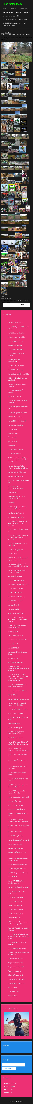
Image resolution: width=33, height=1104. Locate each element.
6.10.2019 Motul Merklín (15, 713)
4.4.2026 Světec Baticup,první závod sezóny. (17, 379)
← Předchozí (5, 295)
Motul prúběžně (13, 554)
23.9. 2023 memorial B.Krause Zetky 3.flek (17, 545)
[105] (11, 183)
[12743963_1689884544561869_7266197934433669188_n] (23, 251)
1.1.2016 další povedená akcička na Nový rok (18, 953)
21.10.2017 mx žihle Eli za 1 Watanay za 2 (16, 892)
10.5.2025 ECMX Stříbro (15, 425)
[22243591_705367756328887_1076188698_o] (18, 159)
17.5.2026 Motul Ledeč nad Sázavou (16, 354)
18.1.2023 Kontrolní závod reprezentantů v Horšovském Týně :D (17, 619)
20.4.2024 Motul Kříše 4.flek (17, 472)
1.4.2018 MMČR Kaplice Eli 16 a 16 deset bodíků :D (18, 859)
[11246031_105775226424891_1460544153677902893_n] (25, 258)
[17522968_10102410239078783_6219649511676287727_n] (23, 124)
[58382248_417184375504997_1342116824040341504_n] (15, 96)
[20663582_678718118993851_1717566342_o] (11, 169)
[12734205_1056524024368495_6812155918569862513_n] (18, 258)
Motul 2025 (11, 446)
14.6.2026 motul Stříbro (15, 341)
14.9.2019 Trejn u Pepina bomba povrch (18, 718)
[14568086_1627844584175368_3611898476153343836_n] (17, 190)
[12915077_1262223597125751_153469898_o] (11, 238)
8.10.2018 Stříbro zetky (15, 805)
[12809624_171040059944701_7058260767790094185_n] (18, 244)
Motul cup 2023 (13, 632)
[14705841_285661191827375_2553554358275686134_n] (11, 190)
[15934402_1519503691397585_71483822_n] (24, 176)
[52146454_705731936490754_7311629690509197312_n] (17, 117)
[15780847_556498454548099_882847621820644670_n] (4, 183)
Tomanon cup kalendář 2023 (17, 640)
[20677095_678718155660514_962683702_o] (25, 165)
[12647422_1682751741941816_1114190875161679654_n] (11, 265)
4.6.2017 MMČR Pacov (15, 905)
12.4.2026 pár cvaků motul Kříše (18, 374)
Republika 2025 (13, 433)
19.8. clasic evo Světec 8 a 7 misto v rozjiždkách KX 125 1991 (18, 565)
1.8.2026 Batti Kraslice (15, 323)
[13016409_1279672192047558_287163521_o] (17, 219)
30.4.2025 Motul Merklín (15, 450)
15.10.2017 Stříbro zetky (15, 897)
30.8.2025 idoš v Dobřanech (17, 421)
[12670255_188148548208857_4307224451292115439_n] (17, 265)
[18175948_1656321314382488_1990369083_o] (25, 169)
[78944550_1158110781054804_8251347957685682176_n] (24, 75)
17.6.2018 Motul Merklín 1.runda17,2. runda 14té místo (18, 821)
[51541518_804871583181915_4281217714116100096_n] (4, 124)
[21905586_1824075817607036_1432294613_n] (25, 159)
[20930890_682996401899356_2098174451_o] (11, 165)
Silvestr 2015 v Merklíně (15, 959)
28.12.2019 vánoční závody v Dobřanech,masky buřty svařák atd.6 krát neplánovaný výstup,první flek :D (18, 678)
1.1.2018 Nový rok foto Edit (16, 869)
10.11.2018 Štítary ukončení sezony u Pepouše (17, 792)
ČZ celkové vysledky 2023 (16, 517)
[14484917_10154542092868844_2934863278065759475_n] (4, 204)
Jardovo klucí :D (13, 644)
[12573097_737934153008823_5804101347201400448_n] (3, 272)
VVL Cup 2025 (12, 429)
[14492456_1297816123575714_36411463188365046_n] (11, 124)
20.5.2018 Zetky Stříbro (15, 836)
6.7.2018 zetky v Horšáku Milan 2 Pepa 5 (18, 814)
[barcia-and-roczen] (18, 286)
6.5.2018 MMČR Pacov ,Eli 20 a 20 (17, 853)
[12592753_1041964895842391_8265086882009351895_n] (23, 265)
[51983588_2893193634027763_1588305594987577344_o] (25, 272)
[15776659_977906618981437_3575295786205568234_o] (18, 183)
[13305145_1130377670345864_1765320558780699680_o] (22, 212)
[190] (10, 212)
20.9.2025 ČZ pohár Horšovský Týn (18, 408)
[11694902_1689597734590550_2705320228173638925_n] (4, 251)
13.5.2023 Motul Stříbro (15, 589)
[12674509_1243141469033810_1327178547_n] (11, 244)
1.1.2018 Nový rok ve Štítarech (18, 873)
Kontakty (27, 12)
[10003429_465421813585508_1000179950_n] (24, 131)
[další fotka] (29, 52)
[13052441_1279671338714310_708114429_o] (4, 219)
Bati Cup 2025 (12, 441)
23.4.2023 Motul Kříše (15, 601)
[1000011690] (4, 293)
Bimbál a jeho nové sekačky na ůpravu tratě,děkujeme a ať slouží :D (18, 460)
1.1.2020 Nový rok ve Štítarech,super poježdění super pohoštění (18, 668)
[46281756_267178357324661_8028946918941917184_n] (4, 145)
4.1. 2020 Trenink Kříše (15, 662)
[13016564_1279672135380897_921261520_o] (11, 219)
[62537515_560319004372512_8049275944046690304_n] (26, 89)
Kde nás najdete (8, 12)
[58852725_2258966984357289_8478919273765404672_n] (10, 96)
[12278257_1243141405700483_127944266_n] (25, 238)
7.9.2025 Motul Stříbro (15, 417)
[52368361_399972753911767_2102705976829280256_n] (4, 117)
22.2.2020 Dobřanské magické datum (17, 653)
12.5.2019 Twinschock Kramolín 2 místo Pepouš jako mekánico (18, 743)
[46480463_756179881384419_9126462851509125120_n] (4, 138)
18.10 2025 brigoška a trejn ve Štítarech (17, 402)
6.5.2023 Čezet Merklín (15, 593)
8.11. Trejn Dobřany (14, 396)
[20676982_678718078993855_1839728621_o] (4, 169)
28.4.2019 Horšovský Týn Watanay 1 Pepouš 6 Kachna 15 (18, 749)
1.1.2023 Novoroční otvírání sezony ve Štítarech (17, 626)
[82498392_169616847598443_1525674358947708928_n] (11, 75)
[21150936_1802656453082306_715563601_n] (4, 165)
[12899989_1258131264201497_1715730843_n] (24, 231)
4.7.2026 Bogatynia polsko (16, 337)
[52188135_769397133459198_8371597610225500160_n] (18, 110)
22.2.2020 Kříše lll (13, 648)
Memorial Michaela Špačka (16, 613)
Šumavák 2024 (12, 493)
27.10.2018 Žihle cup (14, 801)
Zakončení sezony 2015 (15, 975)
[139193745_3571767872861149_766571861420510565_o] (23, 279)
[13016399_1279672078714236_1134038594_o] (23, 219)
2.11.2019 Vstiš (13, 695)
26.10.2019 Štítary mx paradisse (18, 699)
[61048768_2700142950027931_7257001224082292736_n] (4, 96)
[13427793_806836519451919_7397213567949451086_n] (15, 212)
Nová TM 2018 (12, 877)
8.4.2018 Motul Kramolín (16, 848)
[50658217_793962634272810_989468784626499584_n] (17, 124)
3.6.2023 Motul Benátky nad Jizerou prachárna (17, 571)
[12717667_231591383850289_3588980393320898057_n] (18, 238)
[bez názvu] (11, 251)
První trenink (12, 996)
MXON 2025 (23, 19)
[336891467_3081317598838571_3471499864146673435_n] (24, 286)
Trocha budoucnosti (14, 971)
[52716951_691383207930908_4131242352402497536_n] (4, 110)
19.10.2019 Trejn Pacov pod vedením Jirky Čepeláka (17, 704)
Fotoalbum (12, 9)
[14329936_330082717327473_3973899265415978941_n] (25, 204)
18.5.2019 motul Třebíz (15, 738)
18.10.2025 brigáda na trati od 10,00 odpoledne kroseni (14, 24)
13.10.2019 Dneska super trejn (18, 709)
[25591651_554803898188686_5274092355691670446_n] (23, 145)
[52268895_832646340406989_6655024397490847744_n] (11, 117)
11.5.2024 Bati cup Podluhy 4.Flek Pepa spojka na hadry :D (18, 467)
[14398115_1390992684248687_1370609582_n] (18, 204)
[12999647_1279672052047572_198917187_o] (4, 231)
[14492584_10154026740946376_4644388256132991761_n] (4, 197)
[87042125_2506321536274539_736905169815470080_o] (4, 68)
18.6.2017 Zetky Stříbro (15, 901)
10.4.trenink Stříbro (14, 609)
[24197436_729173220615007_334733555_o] (4, 152)
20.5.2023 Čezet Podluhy (16, 580)
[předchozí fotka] (4, 52)
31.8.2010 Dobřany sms (15, 728)
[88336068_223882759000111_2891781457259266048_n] (20, 272)
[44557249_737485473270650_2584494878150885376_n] (11, 145)
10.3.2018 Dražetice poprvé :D (17, 865)
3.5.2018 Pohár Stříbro (15, 832)
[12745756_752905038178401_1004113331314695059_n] (25, 244)
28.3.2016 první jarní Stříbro (17, 948)
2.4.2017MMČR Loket (14, 918)
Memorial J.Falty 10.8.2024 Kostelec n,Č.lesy (16, 498)
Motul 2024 (11, 503)
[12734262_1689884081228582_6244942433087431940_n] (4, 258)
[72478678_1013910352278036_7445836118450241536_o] (4, 82)
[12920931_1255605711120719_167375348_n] (4, 238)
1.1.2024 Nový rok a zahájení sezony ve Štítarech (17, 508)
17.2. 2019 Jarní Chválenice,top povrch (18, 780)
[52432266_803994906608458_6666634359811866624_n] (11, 110)
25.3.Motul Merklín (14, 605)
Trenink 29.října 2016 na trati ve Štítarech (18, 929)
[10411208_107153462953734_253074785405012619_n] (22, 152)
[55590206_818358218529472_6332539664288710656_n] (22, 103)
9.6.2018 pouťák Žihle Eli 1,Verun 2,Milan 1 (18, 827)
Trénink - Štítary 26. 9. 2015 (16, 979)
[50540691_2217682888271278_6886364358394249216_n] (4, 131)
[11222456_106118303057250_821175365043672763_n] (4, 265)
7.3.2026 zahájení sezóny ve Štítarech (17, 385)
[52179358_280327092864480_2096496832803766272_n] (24, 110)
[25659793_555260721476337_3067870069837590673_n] (10, 131)
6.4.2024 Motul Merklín (15, 476)
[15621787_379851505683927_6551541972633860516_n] (25, 183)
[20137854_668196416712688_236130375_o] (18, 169)
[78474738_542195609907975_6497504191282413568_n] (3, 89)
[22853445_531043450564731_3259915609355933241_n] (4, 159)
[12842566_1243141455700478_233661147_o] (4, 244)
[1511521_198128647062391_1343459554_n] (16, 279)
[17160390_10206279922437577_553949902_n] (11, 176)
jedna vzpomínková (14, 724)
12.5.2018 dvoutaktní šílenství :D (18, 840)
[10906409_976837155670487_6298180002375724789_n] (9, 279)
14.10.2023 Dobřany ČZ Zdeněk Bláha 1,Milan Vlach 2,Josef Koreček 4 (18, 523)
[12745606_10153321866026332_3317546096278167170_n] (17, 251)
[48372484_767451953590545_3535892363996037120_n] (17, 131)
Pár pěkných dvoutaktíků (16, 967)
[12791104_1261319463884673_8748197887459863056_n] (24, 197)
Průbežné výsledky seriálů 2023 (18, 584)
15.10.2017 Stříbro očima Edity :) (18, 887)
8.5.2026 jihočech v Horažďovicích (14, 361)
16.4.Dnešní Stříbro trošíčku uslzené (17, 943)
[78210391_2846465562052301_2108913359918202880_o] (18, 75)
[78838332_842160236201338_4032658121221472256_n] (21, 89)
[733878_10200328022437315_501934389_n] (11, 258)
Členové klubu (23, 9)
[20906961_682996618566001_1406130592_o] (18, 165)
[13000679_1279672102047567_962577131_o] (25, 224)
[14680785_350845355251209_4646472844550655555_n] (4, 190)
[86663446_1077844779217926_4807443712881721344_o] (18, 68)
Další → (3, 297)
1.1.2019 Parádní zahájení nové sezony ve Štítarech (18, 786)
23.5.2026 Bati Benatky (15, 349)
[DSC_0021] (4, 176)
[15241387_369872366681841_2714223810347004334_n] (25, 68)
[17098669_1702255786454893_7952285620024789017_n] (11, 68)
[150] (18, 176)
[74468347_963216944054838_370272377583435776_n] (15, 89)
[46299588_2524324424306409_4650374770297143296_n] (18, 138)
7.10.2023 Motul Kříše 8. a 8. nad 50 (18, 530)
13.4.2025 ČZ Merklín (9, 19)
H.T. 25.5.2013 (12, 987)
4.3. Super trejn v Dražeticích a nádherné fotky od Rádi (18, 923)
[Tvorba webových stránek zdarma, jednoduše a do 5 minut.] (22, 1101)
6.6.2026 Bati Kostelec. (15, 345)
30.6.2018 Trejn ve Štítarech (17, 809)
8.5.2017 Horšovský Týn (15, 914)
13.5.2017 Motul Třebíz (15, 910)
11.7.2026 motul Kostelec (16, 333)
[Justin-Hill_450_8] (4, 286)
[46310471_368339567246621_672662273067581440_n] (11, 138)
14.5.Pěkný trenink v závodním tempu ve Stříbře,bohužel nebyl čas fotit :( (18, 936)
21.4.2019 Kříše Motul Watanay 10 (18, 755)
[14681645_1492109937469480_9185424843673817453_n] (24, 190)
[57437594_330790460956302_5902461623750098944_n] (22, 96)
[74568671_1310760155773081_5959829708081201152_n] (11, 82)
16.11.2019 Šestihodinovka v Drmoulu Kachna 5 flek (17, 686)
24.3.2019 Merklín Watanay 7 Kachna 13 (17, 767)
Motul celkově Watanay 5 (16, 513)
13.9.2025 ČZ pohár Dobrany (17, 413)
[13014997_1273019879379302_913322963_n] (11, 224)
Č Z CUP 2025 (12, 437)
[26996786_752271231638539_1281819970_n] (17, 145)
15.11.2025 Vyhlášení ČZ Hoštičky (15, 391)
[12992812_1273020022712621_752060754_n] (11, 231)
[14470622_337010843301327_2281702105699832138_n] (11, 197)
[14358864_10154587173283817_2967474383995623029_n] (11, 204)
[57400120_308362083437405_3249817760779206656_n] (4, 103)
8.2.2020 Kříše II (13, 658)
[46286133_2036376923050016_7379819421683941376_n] (25, 138)
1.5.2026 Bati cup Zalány (16, 366)
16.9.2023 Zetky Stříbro (15, 550)
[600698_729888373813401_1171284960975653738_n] (28, 212)
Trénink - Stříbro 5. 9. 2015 (16, 983)
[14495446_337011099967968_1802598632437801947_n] (18, 197)
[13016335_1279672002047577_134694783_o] (4, 224)
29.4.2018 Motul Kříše (15, 844)
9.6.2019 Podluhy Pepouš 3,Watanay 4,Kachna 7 (16, 733)
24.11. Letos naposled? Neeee (17, 691)
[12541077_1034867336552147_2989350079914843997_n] (8, 272)
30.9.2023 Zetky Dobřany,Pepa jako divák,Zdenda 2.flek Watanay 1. (18, 537)
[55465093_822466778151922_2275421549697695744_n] (15, 103)
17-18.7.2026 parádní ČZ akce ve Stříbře (18, 328)
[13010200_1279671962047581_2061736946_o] (18, 224)
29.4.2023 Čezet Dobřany (16, 597)
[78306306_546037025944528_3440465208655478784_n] (25, 82)
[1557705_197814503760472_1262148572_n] (11, 286)
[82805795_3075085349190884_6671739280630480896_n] (4, 75)
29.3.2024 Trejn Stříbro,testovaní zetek (15, 487)
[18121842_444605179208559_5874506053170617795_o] (3, 279)
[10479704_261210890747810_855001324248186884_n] (14, 272)
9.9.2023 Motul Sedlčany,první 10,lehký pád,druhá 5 (17, 559)
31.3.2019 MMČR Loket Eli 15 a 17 (17, 761)
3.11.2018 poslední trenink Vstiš (18, 797)
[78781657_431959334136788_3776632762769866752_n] (18, 82)
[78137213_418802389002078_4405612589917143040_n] (9, 89)
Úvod (4, 9)
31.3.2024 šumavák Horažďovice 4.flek (18, 481)
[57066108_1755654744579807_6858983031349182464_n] (10, 103)
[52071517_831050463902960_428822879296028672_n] (23, 117)
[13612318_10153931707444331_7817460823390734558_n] (4, 212)
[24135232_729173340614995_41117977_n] (10, 152)
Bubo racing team (12, 4)
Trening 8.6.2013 (13, 991)
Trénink (18, 12)
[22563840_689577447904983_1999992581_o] (11, 159)
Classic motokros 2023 (15, 636)
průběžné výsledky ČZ (15, 576)
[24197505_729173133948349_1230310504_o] (15, 152)
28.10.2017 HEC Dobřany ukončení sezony (16, 882)
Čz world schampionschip (11, 16)
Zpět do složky (6, 299)
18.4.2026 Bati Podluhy (15, 370)
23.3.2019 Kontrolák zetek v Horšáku (17, 774)
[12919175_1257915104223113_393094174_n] (18, 231)
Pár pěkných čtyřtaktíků (15, 963)
